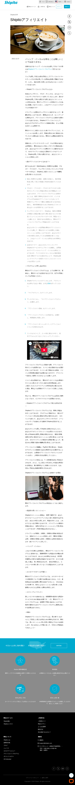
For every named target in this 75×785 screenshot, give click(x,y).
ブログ (43, 1)
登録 (49, 283)
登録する (67, 6)
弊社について (52, 6)
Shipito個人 (7, 721)
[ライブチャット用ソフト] (71, 781)
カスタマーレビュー (9, 751)
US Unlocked (7, 759)
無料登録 (58, 645)
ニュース (6, 748)
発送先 (60, 1)
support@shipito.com (45, 743)
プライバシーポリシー (32, 777)
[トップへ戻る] (71, 775)
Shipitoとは (7, 740)
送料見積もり (51, 1)
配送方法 (40, 729)
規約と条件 (45, 777)
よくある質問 (42, 726)
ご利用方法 (42, 6)
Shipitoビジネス (8, 724)
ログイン (59, 6)
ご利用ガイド (42, 721)
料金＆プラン (42, 724)
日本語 (68, 1)
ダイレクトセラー (9, 756)
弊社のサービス (32, 6)
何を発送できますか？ (44, 732)
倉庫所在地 (7, 742)
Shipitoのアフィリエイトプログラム (40, 69)
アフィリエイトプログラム (11, 753)
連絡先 (40, 736)
